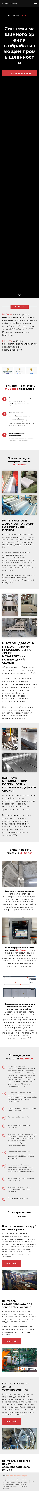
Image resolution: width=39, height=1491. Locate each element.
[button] (19, 73)
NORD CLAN (26, 15)
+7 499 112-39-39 (9, 3)
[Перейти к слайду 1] (19, 1286)
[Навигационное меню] (35, 3)
